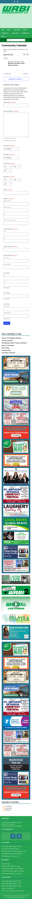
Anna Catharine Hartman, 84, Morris (12, 873)
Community (4, 33)
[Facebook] (14, 1)
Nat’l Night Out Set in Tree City (10, 856)
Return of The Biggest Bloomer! (11, 338)
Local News (8, 806)
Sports (25, 29)
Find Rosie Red (6, 350)
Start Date (9, 145)
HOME (2, 29)
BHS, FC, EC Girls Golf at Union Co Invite (13, 891)
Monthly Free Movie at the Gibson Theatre (16, 64)
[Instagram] (17, 1)
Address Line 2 (7, 207)
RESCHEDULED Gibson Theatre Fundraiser (14, 343)
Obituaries (17, 29)
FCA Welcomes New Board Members (12, 853)
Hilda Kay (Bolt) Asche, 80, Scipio (11, 866)
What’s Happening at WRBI (11, 334)
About (3, 36)
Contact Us (12, 824)
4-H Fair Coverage (7, 340)
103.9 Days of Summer (8, 353)
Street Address (7, 201)
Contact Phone (10, 246)
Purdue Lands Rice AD (8, 888)
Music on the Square (8, 345)
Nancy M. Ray (5, 863)
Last (4, 237)
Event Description (11, 111)
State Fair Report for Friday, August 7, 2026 (14, 851)
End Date (8, 154)
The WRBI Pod (25, 33)
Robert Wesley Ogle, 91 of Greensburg (12, 868)
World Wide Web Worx (20, 897)
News (8, 29)
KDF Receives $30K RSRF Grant (10, 849)
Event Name (9, 102)
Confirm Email (6, 264)
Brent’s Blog (5, 348)
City (4, 213)
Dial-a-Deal (15, 33)
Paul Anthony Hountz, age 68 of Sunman (13, 871)
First (4, 231)
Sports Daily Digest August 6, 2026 (11, 886)
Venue (7, 189)
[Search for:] (16, 40)
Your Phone (6, 293)
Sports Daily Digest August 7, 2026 (11, 883)
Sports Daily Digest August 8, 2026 (11, 846)
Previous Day (8, 73)
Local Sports (8, 808)
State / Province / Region (9, 220)
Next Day (25, 73)
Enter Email (6, 258)
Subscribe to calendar (15, 79)
